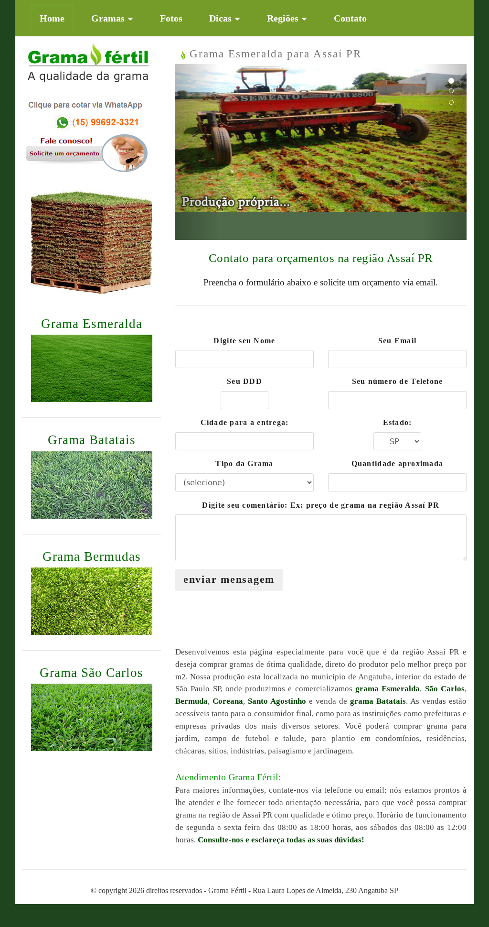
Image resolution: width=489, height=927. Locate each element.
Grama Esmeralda (91, 323)
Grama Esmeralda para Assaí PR (273, 53)
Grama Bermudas (92, 556)
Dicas (220, 18)
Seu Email (397, 341)
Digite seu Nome (244, 341)
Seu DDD (244, 381)
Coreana (228, 701)
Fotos (171, 18)
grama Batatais (378, 701)
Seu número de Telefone (397, 381)
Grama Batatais (92, 440)
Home (57, 17)
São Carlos (445, 688)
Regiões (282, 18)
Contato (350, 18)
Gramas (108, 18)
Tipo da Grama (244, 463)
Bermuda (191, 701)
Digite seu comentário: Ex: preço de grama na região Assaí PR (320, 505)
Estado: (397, 422)
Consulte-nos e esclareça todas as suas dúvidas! (281, 839)
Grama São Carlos (91, 672)
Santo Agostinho (277, 701)
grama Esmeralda (387, 688)
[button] (197, 152)
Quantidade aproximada (397, 463)
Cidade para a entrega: (245, 422)
